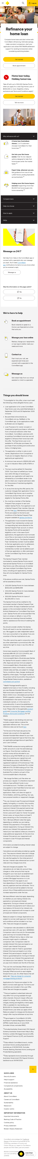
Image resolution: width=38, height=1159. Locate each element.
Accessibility (8, 1089)
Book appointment (19, 65)
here (15, 510)
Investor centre (9, 1109)
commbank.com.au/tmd (11, 681)
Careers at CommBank (11, 1099)
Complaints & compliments (13, 1086)
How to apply (7, 213)
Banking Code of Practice (12, 1119)
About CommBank (10, 1096)
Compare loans (8, 199)
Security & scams (10, 1076)
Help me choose (8, 206)
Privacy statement (10, 1125)
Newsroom (7, 1106)
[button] (2, 3)
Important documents (11, 1116)
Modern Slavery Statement (13, 1129)
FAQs (5, 220)
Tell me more (19, 102)
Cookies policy (9, 1122)
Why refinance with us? (11, 136)
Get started (19, 59)
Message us (12, 272)
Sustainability (8, 1102)
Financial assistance (11, 1083)
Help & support (9, 1079)
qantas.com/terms (25, 517)
